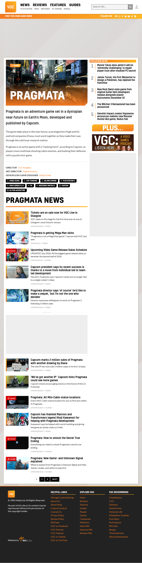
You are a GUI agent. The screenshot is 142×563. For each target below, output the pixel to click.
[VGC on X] (122, 16)
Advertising (56, 504)
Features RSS (86, 529)
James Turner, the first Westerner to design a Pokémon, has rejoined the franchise (116, 80)
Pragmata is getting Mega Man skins (52, 233)
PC (31, 186)
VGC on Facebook (59, 526)
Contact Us (56, 511)
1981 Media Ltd (17, 500)
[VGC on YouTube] (129, 16)
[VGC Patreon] (116, 16)
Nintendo (45, 9)
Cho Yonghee (24, 167)
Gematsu (113, 504)
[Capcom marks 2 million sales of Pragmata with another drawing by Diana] (17, 364)
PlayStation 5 (69, 181)
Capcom (77, 146)
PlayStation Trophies (119, 515)
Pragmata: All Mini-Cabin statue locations (55, 397)
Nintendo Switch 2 (47, 186)
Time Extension (116, 533)
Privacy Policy (57, 515)
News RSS (84, 526)
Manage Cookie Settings (62, 497)
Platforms (84, 522)
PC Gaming (57, 9)
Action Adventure (17, 190)
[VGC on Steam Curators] (135, 16)
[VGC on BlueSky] (126, 16)
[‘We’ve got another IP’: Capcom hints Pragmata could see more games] (17, 382)
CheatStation (115, 497)
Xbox (36, 9)
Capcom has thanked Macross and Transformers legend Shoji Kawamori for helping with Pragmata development (55, 417)
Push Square (115, 522)
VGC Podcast (57, 533)
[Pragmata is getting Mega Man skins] (17, 238)
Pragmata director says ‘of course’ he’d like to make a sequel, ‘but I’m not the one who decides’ (58, 294)
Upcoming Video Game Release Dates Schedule (59, 250)
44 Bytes (25, 539)
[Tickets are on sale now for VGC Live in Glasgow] (17, 217)
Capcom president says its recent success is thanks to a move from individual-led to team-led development (58, 270)
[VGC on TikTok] (132, 16)
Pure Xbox (114, 519)
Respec (112, 529)
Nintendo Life (115, 511)
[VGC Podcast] (119, 16)
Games (16, 65)
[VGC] (10, 7)
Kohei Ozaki (45, 175)
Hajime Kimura (30, 171)
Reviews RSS (86, 533)
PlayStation (26, 9)
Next (54, 479)
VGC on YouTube (59, 540)
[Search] (130, 7)
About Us (55, 501)
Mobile (67, 9)
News (25, 5)
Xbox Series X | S (16, 186)
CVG (111, 501)
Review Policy (57, 519)
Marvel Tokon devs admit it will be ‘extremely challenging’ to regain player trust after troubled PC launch (116, 68)
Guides (74, 5)
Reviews (40, 5)
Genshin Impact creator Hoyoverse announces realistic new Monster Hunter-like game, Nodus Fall (115, 116)
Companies (85, 519)
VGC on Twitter (58, 536)
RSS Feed (55, 522)
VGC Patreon (57, 529)
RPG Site (113, 526)
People (83, 511)
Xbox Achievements (118, 536)
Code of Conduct (59, 508)
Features (58, 5)
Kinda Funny (115, 508)
